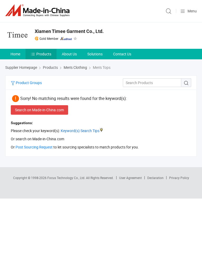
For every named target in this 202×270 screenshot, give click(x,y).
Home (15, 53)
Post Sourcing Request (34, 147)
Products (43, 53)
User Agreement (130, 178)
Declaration (155, 178)
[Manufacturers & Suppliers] (38, 10)
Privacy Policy (179, 178)
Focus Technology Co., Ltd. (66, 178)
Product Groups (28, 82)
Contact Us (122, 53)
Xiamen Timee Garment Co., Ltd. (69, 31)
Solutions (95, 53)
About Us (69, 53)
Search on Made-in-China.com (39, 109)
